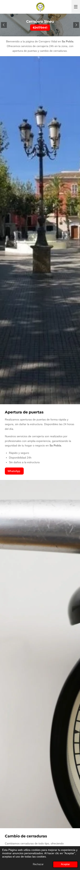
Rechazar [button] (38, 864)
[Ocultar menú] (75, 7)
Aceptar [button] (65, 864)
